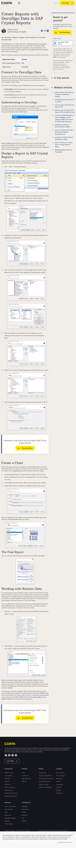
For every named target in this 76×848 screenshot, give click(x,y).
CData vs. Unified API (45, 787)
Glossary (7, 821)
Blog (6, 812)
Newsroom (59, 778)
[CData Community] (16, 755)
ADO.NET (7, 778)
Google (24, 812)
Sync (23, 773)
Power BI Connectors (11, 793)
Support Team (6, 699)
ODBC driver (44, 693)
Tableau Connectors (11, 796)
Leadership (59, 784)
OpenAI (24, 821)
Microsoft (25, 815)
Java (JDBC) (8, 775)
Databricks (25, 809)
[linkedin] (6, 755)
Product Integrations (45, 775)
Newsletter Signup (10, 818)
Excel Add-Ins (9, 790)
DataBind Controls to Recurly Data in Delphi (62, 126)
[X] (9, 755)
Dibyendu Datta (12, 30)
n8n (23, 818)
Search (55, 3)
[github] (12, 755)
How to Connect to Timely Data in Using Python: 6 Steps (63, 145)
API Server (8, 784)
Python (7, 781)
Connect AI (25, 775)
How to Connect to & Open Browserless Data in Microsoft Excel (64, 132)
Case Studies (9, 809)
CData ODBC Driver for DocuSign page (28, 697)
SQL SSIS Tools (26, 778)
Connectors (42, 773)
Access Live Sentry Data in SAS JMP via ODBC (64, 138)
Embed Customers (44, 781)
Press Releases (60, 775)
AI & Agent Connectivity (46, 778)
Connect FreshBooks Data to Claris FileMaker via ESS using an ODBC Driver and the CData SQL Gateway (64, 118)
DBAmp (24, 781)
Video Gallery (9, 824)
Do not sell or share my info (65, 842)
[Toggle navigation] (18, 3)
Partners (58, 787)
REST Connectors (10, 787)
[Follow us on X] (45, 31)
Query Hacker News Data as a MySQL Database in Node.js (64, 94)
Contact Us (59, 793)
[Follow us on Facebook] (42, 31)
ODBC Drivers (9, 773)
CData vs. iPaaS (44, 784)
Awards (58, 781)
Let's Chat (65, 3)
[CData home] (8, 3)
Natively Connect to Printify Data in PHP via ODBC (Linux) (65, 111)
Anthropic (25, 806)
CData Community (10, 806)
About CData (60, 773)
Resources (8, 815)
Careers (58, 790)
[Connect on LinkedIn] (48, 31)
